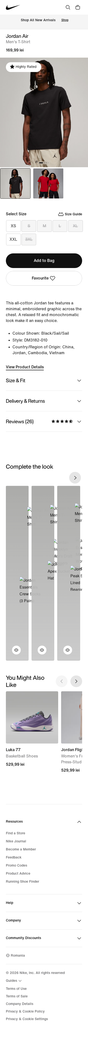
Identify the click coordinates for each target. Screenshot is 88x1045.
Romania (18, 955)
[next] (75, 478)
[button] (13, 653)
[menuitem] (14, 981)
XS (13, 226)
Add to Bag (44, 261)
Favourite (40, 278)
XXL (13, 239)
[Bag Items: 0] (77, 7)
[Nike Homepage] (13, 7)
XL (75, 226)
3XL (29, 239)
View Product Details (25, 367)
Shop (64, 20)
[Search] (68, 7)
